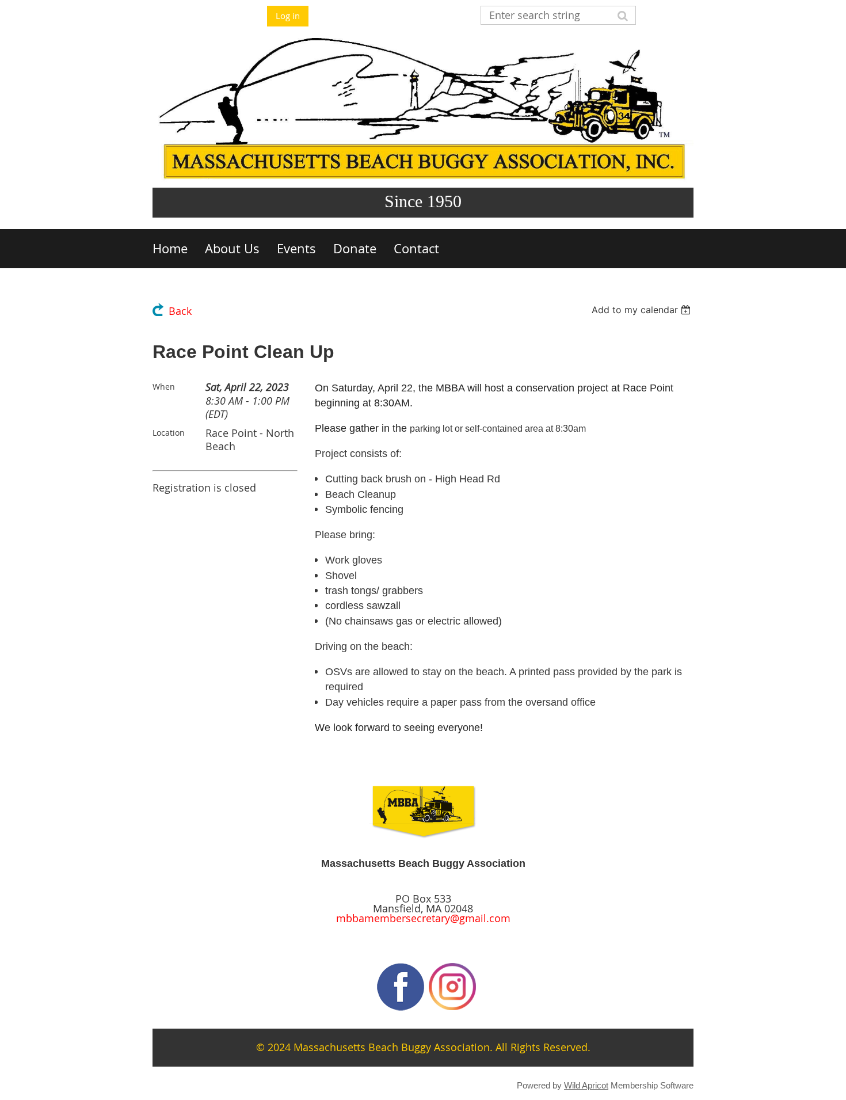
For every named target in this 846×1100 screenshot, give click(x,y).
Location (169, 432)
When (164, 386)
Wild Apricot (586, 1085)
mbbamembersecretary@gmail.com (423, 918)
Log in (288, 15)
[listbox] (642, 310)
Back (180, 311)
